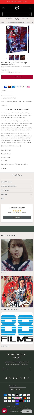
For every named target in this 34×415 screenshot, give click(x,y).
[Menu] (3, 7)
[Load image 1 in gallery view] (11, 57)
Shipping (10, 72)
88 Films (4, 346)
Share (4, 168)
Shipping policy (12, 411)
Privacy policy (19, 408)
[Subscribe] (29, 369)
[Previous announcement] (3, 2)
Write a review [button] (17, 217)
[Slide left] (6, 58)
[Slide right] (27, 58)
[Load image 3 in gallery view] (22, 57)
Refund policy (11, 408)
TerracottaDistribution (16, 406)
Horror (3, 273)
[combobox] (17, 14)
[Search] (29, 14)
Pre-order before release (9, 309)
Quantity (3, 90)
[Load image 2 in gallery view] (17, 57)
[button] (17, 82)
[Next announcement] (31, 2)
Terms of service (27, 408)
